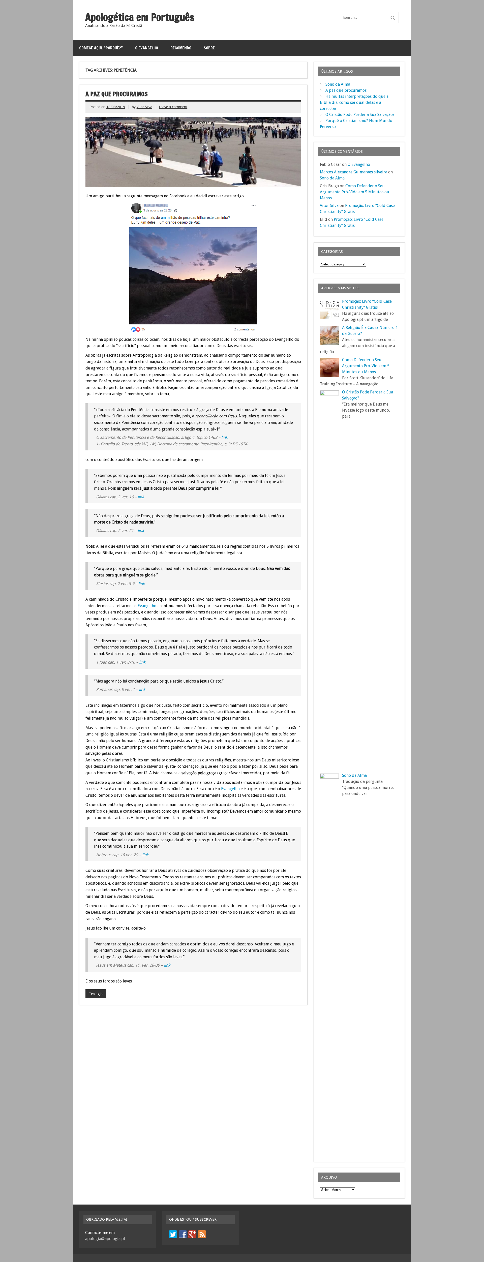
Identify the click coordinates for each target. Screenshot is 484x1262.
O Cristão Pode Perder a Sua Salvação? (360, 114)
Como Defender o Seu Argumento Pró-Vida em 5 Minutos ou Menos (354, 191)
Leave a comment (173, 107)
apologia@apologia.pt (105, 1238)
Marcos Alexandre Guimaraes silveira (353, 172)
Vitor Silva (144, 107)
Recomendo (180, 48)
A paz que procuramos (116, 94)
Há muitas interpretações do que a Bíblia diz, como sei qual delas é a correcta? (354, 102)
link (224, 437)
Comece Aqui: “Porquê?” (101, 48)
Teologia (96, 994)
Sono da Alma (337, 84)
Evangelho (147, 605)
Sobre (209, 48)
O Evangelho (146, 48)
